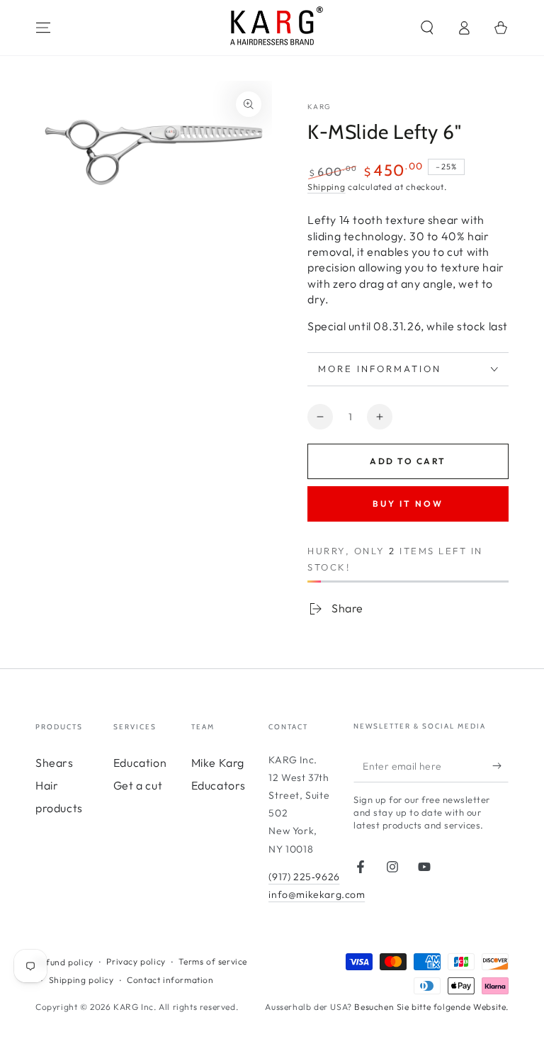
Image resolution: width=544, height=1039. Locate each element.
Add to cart (408, 461)
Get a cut (137, 785)
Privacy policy (135, 961)
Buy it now (408, 503)
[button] (427, 27)
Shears (54, 763)
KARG (319, 106)
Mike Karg (217, 763)
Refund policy (64, 962)
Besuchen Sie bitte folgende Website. (431, 1006)
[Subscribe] (500, 766)
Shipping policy (81, 980)
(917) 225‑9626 (303, 876)
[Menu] (43, 27)
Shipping (326, 186)
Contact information (170, 980)
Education (139, 763)
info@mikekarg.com (316, 894)
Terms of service (212, 961)
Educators (218, 785)
